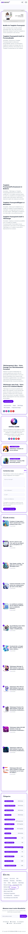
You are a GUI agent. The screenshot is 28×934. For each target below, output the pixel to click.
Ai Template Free (9, 828)
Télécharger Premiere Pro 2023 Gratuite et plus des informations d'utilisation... (17, 708)
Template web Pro (9, 856)
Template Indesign (9, 842)
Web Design (20, 405)
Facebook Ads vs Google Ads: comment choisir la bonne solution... (16, 647)
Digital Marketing (9, 810)
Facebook (6, 921)
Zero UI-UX (12, 878)
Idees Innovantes (7, 405)
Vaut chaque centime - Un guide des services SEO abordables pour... (17, 565)
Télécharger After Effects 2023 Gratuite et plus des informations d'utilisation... (17, 688)
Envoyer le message (9, 509)
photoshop (12, 880)
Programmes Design (16, 407)
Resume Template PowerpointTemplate (13, 847)
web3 (9, 882)
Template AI (16, 895)
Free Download (8, 401)
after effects (18, 880)
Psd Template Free (9, 824)
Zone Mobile (18, 923)
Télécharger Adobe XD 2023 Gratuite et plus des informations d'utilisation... (17, 729)
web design (21, 882)
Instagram (21, 921)
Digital (14, 405)
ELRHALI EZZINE (13, 931)
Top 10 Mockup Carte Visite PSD (11, 897)
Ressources (7, 833)
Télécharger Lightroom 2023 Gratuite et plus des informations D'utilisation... (17, 749)
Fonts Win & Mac (9, 861)
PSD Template (7, 407)
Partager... (14, 887)
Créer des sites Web (17, 884)
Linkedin (14, 921)
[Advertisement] (14, 64)
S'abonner (23, 916)
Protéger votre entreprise (9, 889)
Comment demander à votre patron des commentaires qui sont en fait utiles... (17, 585)
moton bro (14, 882)
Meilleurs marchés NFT (9, 887)
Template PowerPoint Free (11, 851)
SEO (17, 878)
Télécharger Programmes (9, 893)
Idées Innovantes (9, 801)
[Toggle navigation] (26, 2)
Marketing (6, 880)
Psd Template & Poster (10, 865)
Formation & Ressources (10, 837)
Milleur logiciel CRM (8, 891)
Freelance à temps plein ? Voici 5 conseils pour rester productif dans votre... (17, 523)
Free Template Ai (15, 446)
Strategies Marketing (9, 805)
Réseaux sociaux (7, 884)
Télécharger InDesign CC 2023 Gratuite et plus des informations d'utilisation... (17, 668)
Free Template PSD (8, 895)
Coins (5, 882)
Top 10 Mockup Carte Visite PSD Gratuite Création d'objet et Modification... (17, 627)
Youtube (10, 923)
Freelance (6, 878)
